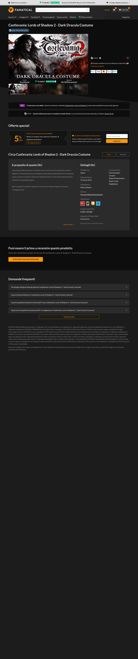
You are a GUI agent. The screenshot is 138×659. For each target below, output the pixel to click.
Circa (109, 154)
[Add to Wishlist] (128, 58)
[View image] (38, 89)
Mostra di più (68, 224)
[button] (18, 3)
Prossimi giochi (48, 17)
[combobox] (69, 10)
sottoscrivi (116, 141)
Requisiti (123, 154)
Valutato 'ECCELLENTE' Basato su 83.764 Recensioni (78, 3)
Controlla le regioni (97, 66)
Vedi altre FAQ (69, 317)
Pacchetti (34, 17)
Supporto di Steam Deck (89, 216)
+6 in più (89, 212)
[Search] (87, 10)
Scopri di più (109, 114)
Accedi (107, 10)
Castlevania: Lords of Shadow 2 (76, 105)
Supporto (126, 17)
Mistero (73, 17)
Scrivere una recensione (26, 259)
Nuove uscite (62, 17)
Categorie (23, 17)
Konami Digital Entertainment (91, 194)
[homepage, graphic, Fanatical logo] (20, 10)
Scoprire (11, 17)
